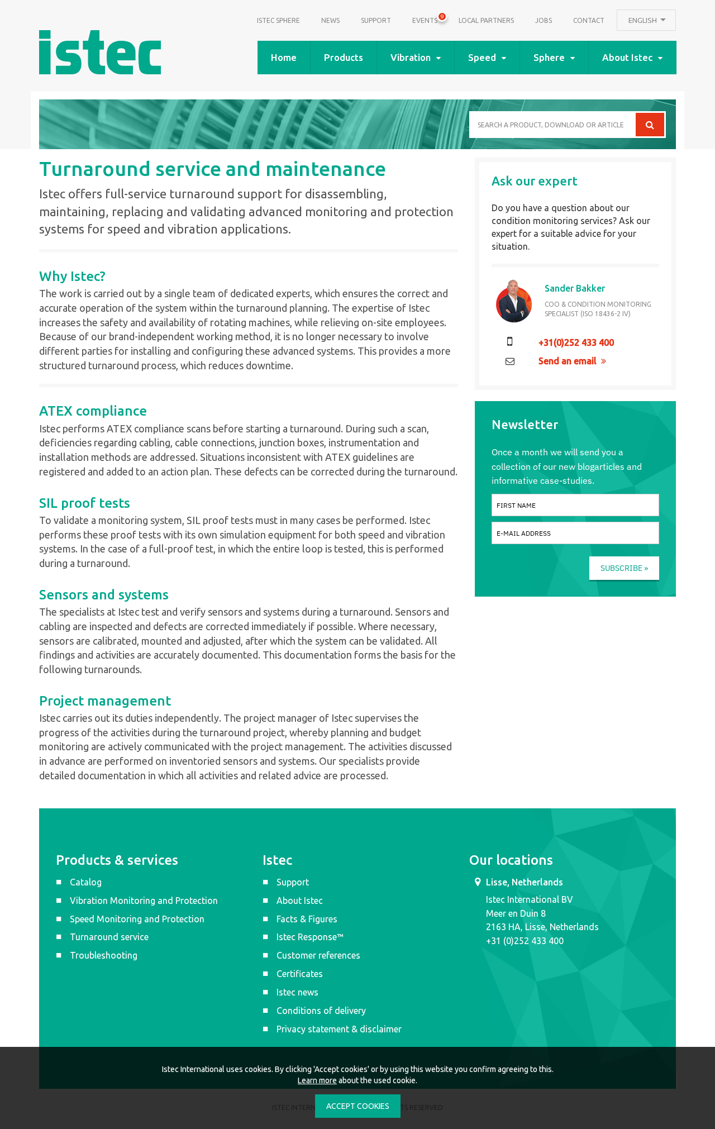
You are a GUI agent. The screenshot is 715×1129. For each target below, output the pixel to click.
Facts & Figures (307, 919)
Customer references (318, 955)
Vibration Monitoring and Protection (144, 900)
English (643, 20)
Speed (482, 57)
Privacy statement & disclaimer (339, 1029)
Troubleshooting (103, 955)
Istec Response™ (310, 937)
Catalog (86, 882)
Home (284, 57)
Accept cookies (357, 1106)
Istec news (297, 992)
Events (424, 19)
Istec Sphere (278, 20)
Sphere (549, 57)
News (330, 20)
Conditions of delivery (321, 1011)
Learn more (317, 1080)
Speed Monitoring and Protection (137, 919)
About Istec (627, 57)
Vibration (410, 57)
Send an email (567, 361)
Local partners (486, 20)
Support (376, 20)
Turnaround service (109, 937)
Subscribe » (624, 568)
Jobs (543, 20)
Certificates (300, 974)
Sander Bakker (575, 288)
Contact (588, 20)
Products (343, 57)
